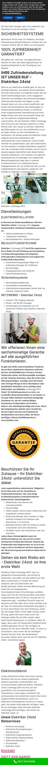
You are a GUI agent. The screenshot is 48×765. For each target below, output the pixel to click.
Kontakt (8, 750)
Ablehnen (20, 18)
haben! (21, 640)
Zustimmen (8, 18)
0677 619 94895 (16, 757)
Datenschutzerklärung (13, 13)
